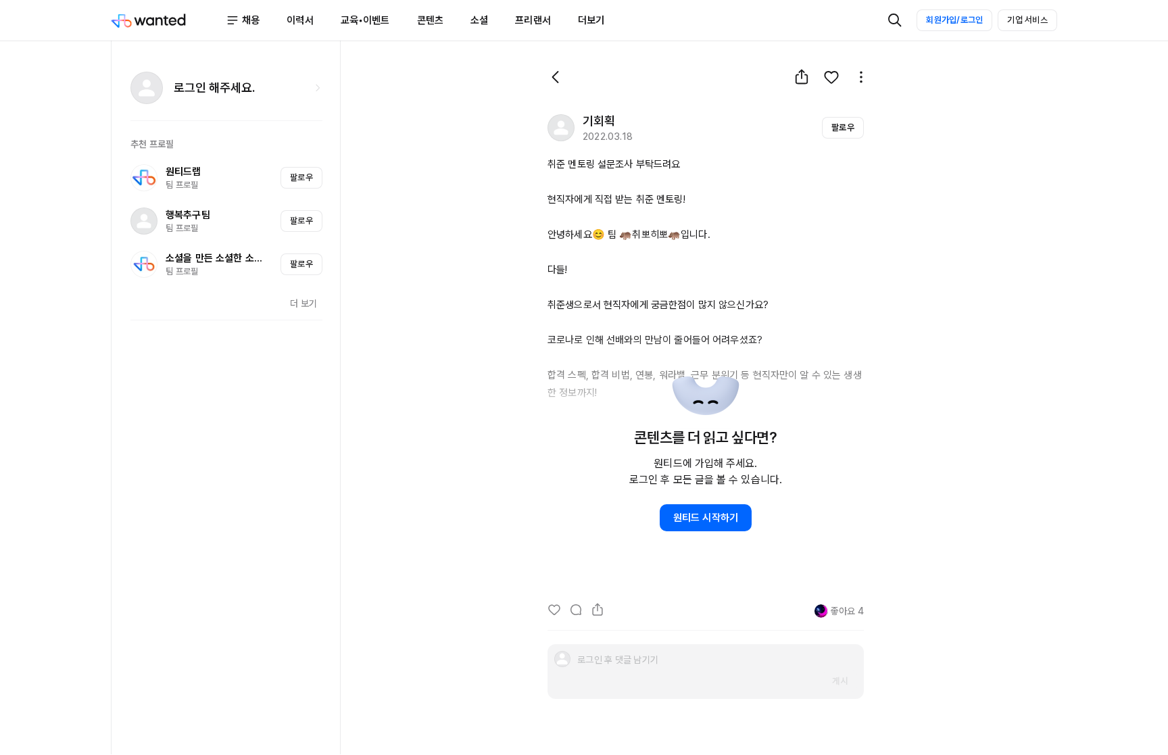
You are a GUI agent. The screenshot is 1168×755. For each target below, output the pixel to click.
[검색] (895, 20)
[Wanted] (168, 20)
